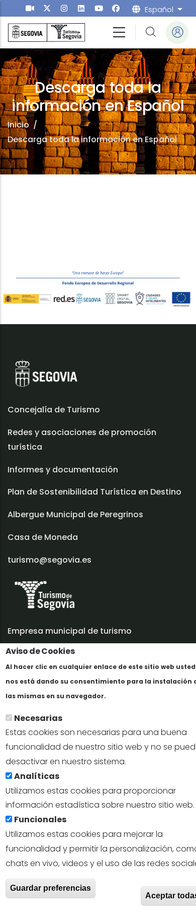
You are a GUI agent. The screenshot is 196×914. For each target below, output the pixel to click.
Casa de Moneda (43, 537)
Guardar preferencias (50, 888)
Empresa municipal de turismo (70, 631)
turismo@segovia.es (49, 560)
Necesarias (38, 718)
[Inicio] (46, 32)
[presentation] (30, 8)
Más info (125, 695)
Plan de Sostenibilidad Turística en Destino (94, 492)
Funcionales (40, 819)
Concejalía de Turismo (54, 409)
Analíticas (36, 776)
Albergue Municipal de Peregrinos (75, 514)
